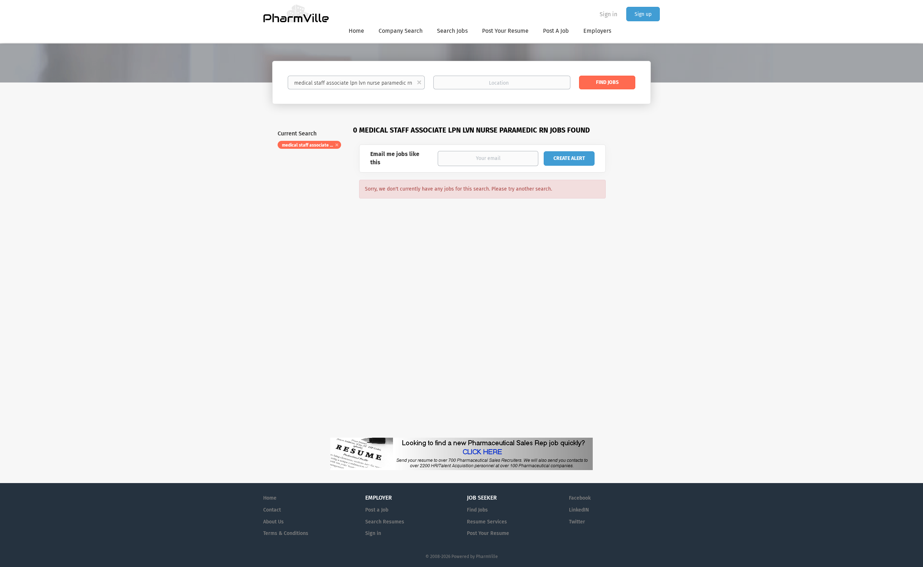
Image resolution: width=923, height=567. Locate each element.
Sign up (643, 14)
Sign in (608, 14)
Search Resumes (384, 522)
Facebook (580, 498)
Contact (272, 510)
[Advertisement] (640, 264)
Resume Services (487, 522)
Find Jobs (607, 82)
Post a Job (376, 510)
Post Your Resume (488, 533)
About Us (273, 522)
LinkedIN (579, 510)
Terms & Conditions (285, 533)
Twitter (577, 522)
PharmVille (487, 556)
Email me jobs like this (394, 158)
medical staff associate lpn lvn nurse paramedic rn (311, 145)
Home (270, 498)
